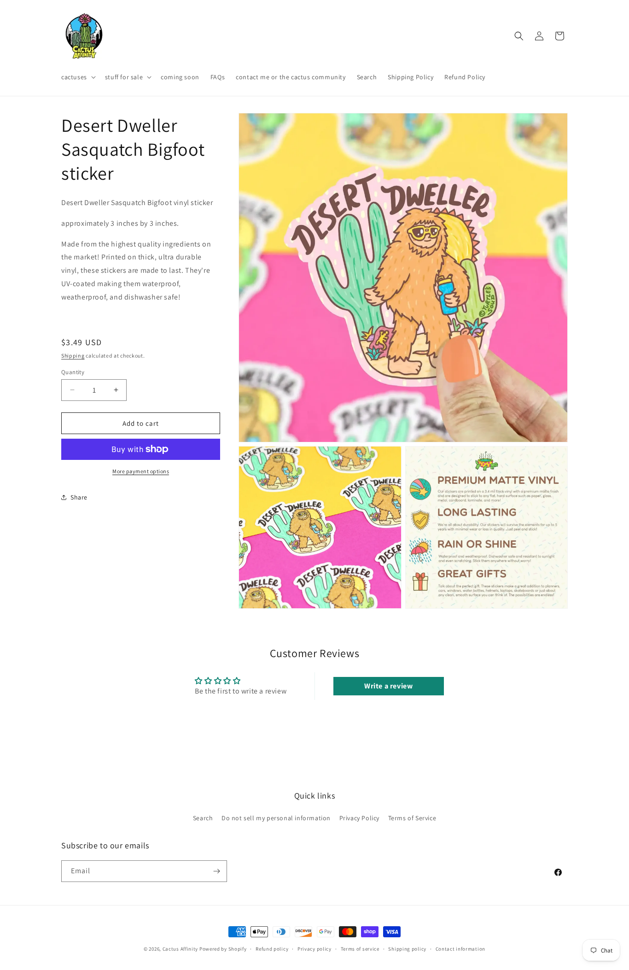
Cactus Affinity (180, 949)
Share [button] (78, 497)
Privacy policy (314, 949)
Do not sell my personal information (276, 818)
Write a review (388, 686)
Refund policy (272, 949)
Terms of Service (412, 818)
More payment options (140, 471)
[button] (77, 77)
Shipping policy (407, 949)
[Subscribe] (216, 871)
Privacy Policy (359, 818)
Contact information (460, 949)
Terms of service (360, 949)
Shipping (73, 355)
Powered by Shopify (223, 949)
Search (203, 818)
